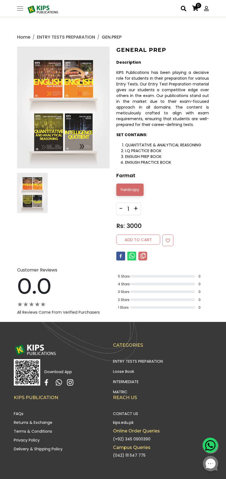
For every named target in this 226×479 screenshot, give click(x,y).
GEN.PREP (112, 37)
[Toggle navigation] (20, 9)
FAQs (18, 413)
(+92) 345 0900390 (131, 439)
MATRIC (120, 392)
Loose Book (123, 371)
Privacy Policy (27, 440)
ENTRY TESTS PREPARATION (66, 37)
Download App (58, 372)
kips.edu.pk (123, 422)
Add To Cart (138, 240)
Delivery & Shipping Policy (38, 449)
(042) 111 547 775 (129, 455)
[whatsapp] (131, 256)
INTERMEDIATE (126, 381)
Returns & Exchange (33, 422)
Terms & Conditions (33, 431)
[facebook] (120, 256)
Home (23, 37)
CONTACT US (125, 413)
